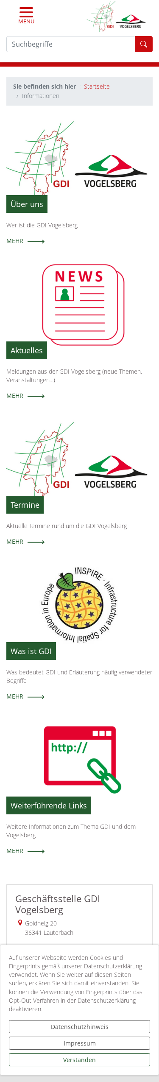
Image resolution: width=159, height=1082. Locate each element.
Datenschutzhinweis (80, 1027)
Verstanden (79, 1060)
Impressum (80, 1043)
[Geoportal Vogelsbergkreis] (116, 16)
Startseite (97, 86)
